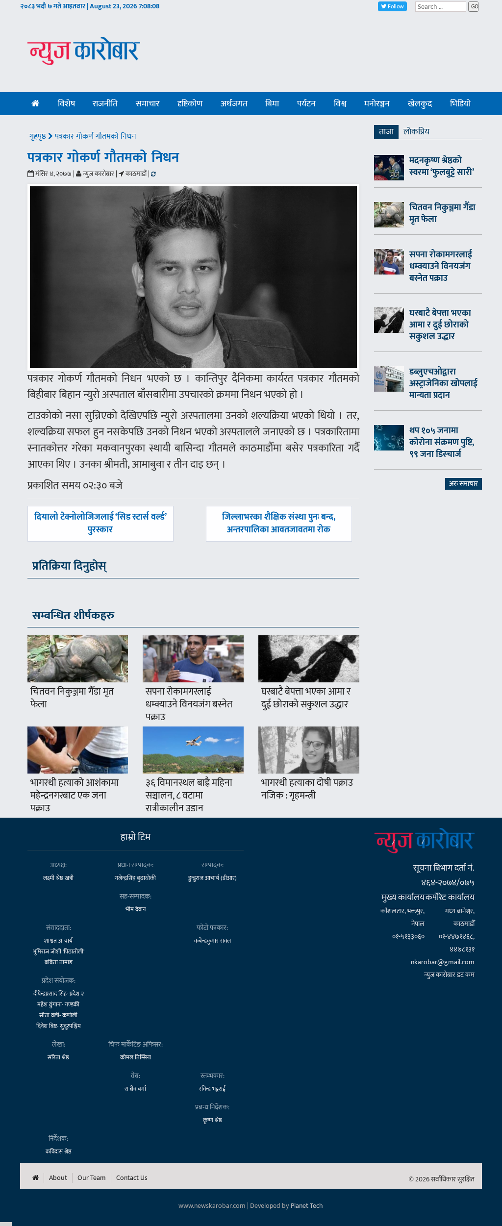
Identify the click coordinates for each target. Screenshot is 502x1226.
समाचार (147, 104)
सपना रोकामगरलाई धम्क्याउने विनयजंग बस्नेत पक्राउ (189, 704)
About (58, 1178)
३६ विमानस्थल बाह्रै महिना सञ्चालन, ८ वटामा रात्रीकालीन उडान (189, 796)
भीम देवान (136, 909)
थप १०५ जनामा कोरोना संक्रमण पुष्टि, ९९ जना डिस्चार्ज (441, 442)
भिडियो (460, 104)
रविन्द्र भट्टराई (212, 1089)
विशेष (66, 104)
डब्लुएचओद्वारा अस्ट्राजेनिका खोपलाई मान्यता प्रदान (443, 383)
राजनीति (105, 104)
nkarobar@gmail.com (443, 962)
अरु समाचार (463, 483)
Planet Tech (307, 1205)
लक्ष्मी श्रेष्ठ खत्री (58, 878)
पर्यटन (306, 104)
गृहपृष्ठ (38, 136)
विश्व (340, 104)
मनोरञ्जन (377, 104)
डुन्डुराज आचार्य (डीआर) (212, 878)
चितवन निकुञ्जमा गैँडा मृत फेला (72, 698)
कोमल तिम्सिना (135, 1057)
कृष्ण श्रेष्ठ (212, 1120)
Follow (395, 6)
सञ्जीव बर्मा (135, 1089)
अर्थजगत (234, 104)
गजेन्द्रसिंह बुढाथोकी (135, 878)
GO (474, 6)
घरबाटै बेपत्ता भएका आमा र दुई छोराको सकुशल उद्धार (306, 698)
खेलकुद (420, 104)
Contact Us (132, 1178)
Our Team (91, 1178)
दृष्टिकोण (189, 104)
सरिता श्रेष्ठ (58, 1057)
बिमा (272, 104)
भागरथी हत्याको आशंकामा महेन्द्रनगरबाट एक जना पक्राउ (74, 796)
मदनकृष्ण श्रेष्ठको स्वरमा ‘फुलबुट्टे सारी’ (441, 166)
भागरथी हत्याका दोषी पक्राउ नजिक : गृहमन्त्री (307, 789)
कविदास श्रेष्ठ (59, 1151)
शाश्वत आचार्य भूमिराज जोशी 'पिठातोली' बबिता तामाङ (58, 951)
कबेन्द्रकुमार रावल (212, 941)
